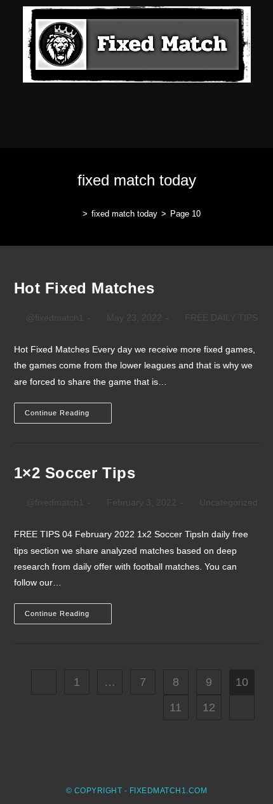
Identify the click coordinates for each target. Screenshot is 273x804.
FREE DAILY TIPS (221, 317)
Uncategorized (228, 502)
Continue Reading (68, 410)
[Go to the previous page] (44, 682)
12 (209, 707)
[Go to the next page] (242, 707)
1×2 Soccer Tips (75, 472)
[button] (136, 124)
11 (176, 707)
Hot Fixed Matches (84, 288)
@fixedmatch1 (55, 317)
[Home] (75, 213)
